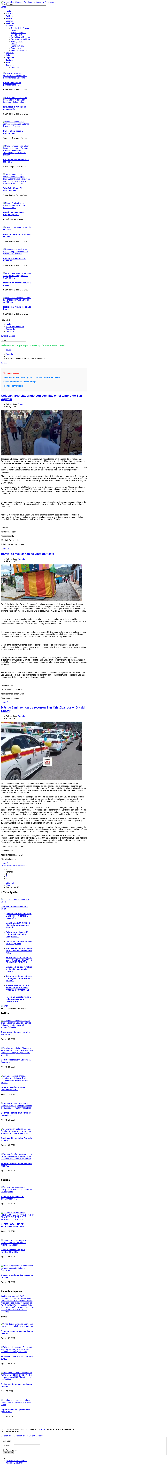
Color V (32, 1436)
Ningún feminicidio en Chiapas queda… (13, 213)
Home (8, 350)
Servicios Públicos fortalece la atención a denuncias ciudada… (19, 969)
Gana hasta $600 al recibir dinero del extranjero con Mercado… (18, 925)
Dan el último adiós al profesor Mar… (13, 132)
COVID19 (22, 1296)
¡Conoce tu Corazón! (13, 386)
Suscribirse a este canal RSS (14, 865)
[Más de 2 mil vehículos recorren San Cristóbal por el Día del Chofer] (41, 780)
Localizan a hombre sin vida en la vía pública (19, 942)
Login (3, 7)
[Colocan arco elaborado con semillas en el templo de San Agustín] (41, 455)
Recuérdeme (11, 1450)
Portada (9, 13)
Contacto (10, 65)
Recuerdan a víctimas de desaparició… (14, 108)
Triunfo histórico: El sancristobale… (12, 189)
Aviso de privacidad (15, 327)
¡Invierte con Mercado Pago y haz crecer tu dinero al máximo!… (18, 916)
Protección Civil (20, 1305)
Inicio (8, 11)
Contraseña (8, 1445)
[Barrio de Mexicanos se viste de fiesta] (41, 600)
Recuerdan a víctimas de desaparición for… (12, 1198)
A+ (2, 363)
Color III (17, 1436)
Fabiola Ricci (7, 1301)
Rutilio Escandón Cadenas (13, 1307)
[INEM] (4, 1006)
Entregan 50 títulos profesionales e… (12, 84)
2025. (42, 1429)
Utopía (14, 44)
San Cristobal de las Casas (17, 1308)
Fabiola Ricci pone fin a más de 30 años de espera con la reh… (19, 950)
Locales (9, 21)
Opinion (9, 26)
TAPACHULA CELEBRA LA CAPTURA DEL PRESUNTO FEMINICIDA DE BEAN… (19, 960)
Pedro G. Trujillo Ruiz (20, 50)
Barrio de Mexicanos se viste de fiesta (27, 553)
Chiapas (14, 1296)
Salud (8, 62)
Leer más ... (6, 548)
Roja (8, 55)
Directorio (15, 67)
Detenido (5, 1298)
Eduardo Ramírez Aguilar (20, 1298)
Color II (10, 1436)
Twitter (4, 336)
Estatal (9, 18)
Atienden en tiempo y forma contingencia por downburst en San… (19, 978)
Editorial (10, 53)
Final (8, 885)
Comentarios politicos (20, 39)
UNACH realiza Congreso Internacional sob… (13, 1251)
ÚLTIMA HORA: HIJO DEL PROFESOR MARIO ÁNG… (13, 1225)
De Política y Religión (20, 37)
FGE (15, 1301)
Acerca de (10, 329)
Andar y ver (16, 48)
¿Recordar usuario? (14, 1463)
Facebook (11, 336)
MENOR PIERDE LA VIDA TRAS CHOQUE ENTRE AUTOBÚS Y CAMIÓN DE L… (18, 988)
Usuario (6, 1441)
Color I (4, 1436)
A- (6, 363)
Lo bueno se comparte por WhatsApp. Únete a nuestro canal (33, 345)
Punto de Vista (17, 46)
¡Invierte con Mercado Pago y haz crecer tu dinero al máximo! (31, 377)
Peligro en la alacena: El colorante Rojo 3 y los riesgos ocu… (17, 934)
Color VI (39, 1436)
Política (9, 16)
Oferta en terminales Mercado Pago (19, 382)
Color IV (24, 1436)
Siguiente (10, 883)
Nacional (10, 23)
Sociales (10, 60)
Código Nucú (16, 35)
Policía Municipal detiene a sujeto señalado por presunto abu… (18, 999)
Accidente (5, 1296)
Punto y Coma (17, 41)
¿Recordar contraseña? (16, 1461)
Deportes (10, 57)
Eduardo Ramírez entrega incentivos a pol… (13, 1088)
